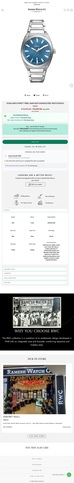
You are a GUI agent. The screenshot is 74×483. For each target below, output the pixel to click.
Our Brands (37, 464)
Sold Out (35, 142)
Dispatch (7, 273)
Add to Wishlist (36, 147)
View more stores (37, 436)
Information (37, 470)
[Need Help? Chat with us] (69, 475)
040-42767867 (7, 427)
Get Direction (67, 427)
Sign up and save (37, 476)
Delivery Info (9, 269)
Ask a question (10, 278)
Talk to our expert (36, 184)
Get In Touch (37, 459)
